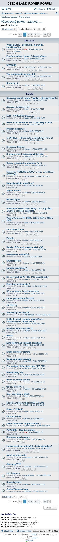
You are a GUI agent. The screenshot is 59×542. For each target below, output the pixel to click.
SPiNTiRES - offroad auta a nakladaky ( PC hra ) (29, 138)
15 (34, 134)
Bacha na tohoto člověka (18, 380)
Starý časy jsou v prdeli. (18, 394)
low (25, 49)
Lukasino (27, 149)
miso (26, 131)
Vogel (26, 396)
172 (41, 88)
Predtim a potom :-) (15, 129)
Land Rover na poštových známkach (24, 343)
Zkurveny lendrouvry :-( (17, 107)
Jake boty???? (13, 464)
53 (35, 61)
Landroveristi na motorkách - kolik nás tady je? (29, 446)
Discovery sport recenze (18, 437)
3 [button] (31, 34)
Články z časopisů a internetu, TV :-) (24, 163)
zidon (26, 140)
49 (37, 234)
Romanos (27, 100)
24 (37, 103)
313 (29, 79)
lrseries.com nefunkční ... (18, 254)
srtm (26, 256)
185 (41, 273)
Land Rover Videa (15, 229)
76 (38, 112)
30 (34, 205)
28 (27, 205)
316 (41, 79)
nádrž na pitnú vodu (16, 455)
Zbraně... (10, 238)
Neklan (26, 324)
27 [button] (45, 34)
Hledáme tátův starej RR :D (19, 328)
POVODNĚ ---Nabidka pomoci (20, 430)
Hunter (26, 118)
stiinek (26, 85)
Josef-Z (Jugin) (30, 67)
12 (34, 143)
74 (32, 112)
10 (27, 143)
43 (27, 243)
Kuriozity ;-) (12, 83)
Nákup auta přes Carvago (18, 359)
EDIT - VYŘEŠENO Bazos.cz (20, 116)
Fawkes (27, 331)
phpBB (33, 534)
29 (31, 205)
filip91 (26, 300)
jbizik (26, 124)
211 (33, 70)
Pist (25, 185)
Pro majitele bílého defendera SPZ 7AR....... (27, 366)
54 (38, 61)
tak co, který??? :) (15, 387)
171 (37, 88)
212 (37, 70)
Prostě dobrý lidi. (14, 372)
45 (34, 243)
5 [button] (38, 34)
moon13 (27, 165)
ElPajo (26, 439)
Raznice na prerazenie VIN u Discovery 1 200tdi (29, 122)
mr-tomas (27, 354)
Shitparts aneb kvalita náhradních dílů (25, 154)
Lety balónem (13, 473)
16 (37, 134)
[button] (20, 34)
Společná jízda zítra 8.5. (18, 312)
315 (37, 79)
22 (31, 103)
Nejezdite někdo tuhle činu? (20, 183)
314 (33, 79)
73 (28, 112)
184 (37, 273)
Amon (26, 109)
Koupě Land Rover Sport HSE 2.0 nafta (25, 403)
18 (31, 451)
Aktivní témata (24, 17)
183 (33, 273)
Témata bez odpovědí (9, 17)
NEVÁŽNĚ (11, 65)
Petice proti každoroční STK (20, 298)
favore (26, 270)
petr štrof (27, 213)
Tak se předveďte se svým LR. (21, 74)
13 (27, 134)
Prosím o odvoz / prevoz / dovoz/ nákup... (27, 56)
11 (31, 143)
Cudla (26, 405)
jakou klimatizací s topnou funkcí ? (23, 423)
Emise (9, 336)
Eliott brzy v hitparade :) (18, 284)
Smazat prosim (13, 261)
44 (31, 243)
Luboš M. (27, 249)
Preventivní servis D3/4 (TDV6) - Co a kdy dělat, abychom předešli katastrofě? (29, 209)
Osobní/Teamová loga (17, 489)
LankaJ (27, 193)
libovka (26, 382)
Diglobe (27, 368)
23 (34, 103)
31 (37, 205)
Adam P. (27, 389)
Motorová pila (13, 199)
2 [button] (28, 34)
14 (31, 134)
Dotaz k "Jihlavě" (14, 409)
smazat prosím (13, 416)
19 (34, 451)
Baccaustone (29, 176)
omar (26, 58)
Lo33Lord (27, 466)
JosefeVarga (29, 448)
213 (41, 70)
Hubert (26, 308)
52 (32, 61)
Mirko (26, 222)
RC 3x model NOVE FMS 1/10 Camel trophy (27, 277)
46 (27, 234)
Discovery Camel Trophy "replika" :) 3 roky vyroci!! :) (32, 98)
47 (31, 234)
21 (27, 103)
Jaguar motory (13, 190)
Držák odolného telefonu (18, 352)
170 (33, 88)
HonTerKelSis (29, 315)
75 (35, 112)
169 (29, 88)
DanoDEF (28, 156)
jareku (26, 263)
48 (34, 234)
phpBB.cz (35, 538)
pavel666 (27, 361)
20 (27, 168)
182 (29, 273)
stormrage (28, 457)
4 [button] (35, 34)
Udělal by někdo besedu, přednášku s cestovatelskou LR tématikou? (24, 320)
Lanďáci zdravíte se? (16, 268)
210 (29, 70)
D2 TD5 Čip (11, 305)
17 (27, 451)
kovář (26, 375)
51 (28, 61)
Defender (17, 51)
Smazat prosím (13, 482)
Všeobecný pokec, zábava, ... (21, 21)
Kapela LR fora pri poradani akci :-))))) (24, 247)
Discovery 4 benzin (15, 147)
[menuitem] (8, 9)
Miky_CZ (13, 25)
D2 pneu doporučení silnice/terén (22, 291)
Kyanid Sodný (29, 426)
